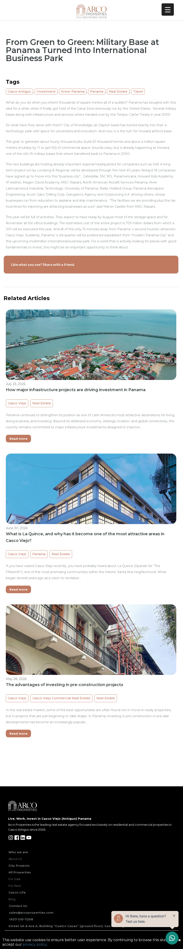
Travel (138, 92)
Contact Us (18, 906)
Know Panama (73, 92)
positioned (95, 235)
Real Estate (118, 92)
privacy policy (35, 944)
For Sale (14, 879)
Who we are (18, 852)
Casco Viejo (15, 235)
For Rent (14, 885)
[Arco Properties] (91, 11)
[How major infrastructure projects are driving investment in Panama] (91, 373)
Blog (11, 899)
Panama (96, 92)
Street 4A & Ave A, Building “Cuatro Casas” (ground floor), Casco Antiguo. (68, 926)
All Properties (19, 872)
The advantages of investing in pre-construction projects (64, 684)
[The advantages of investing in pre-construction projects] (91, 668)
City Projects (19, 865)
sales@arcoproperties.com (31, 912)
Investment (46, 92)
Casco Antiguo (19, 92)
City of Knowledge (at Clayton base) (92, 125)
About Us (15, 859)
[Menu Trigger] (168, 9)
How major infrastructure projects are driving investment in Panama (76, 389)
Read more (18, 438)
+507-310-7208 (21, 919)
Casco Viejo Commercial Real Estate (61, 698)
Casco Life (17, 892)
